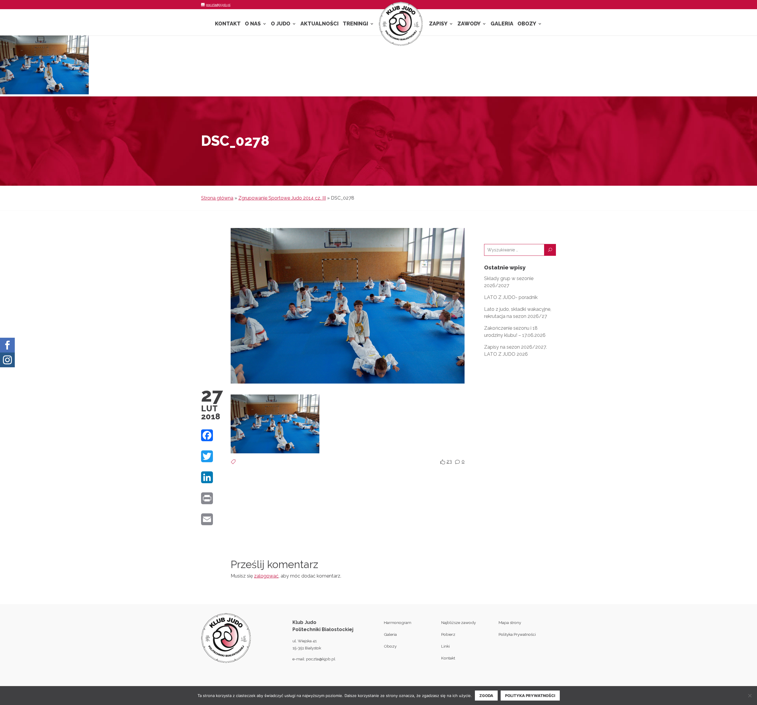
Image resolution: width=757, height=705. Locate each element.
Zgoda (486, 695)
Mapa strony (510, 622)
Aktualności (319, 24)
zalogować (266, 576)
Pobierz (448, 634)
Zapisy (438, 24)
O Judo (280, 24)
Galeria (502, 24)
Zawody (469, 24)
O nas (253, 24)
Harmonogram (397, 622)
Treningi (355, 24)
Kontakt (228, 24)
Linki (445, 646)
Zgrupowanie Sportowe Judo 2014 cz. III (282, 198)
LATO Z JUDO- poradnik (511, 297)
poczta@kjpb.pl (320, 659)
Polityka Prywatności (517, 634)
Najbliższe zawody (458, 622)
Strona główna (217, 198)
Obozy (526, 24)
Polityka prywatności (530, 695)
